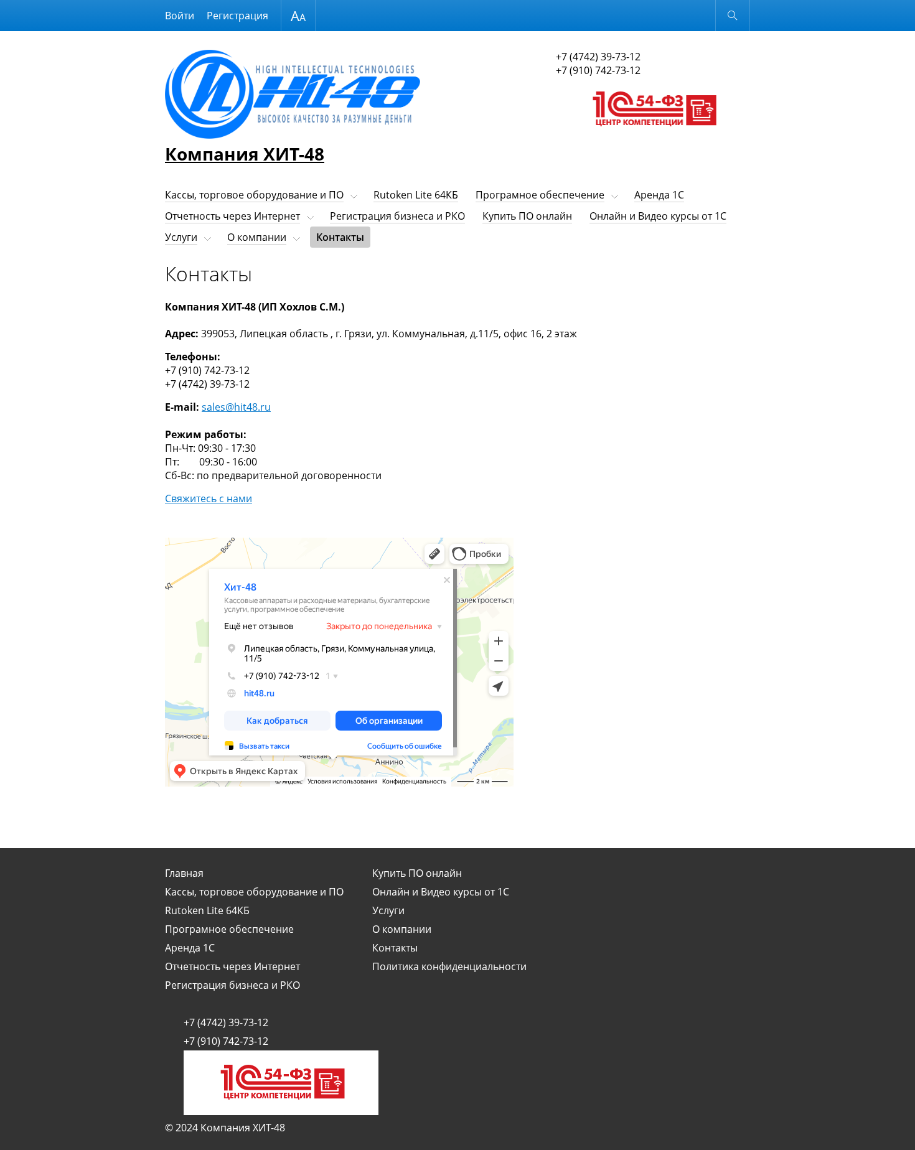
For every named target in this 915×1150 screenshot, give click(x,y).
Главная (184, 873)
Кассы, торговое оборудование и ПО (254, 195)
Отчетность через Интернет (232, 216)
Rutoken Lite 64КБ (415, 195)
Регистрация (237, 15)
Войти (179, 15)
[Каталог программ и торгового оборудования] (653, 138)
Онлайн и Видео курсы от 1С (657, 216)
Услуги (181, 237)
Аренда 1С (659, 195)
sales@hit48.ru (236, 407)
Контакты (340, 237)
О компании (256, 237)
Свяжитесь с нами (208, 498)
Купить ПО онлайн (527, 216)
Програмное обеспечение (540, 195)
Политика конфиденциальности (449, 966)
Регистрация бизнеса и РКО (397, 216)
